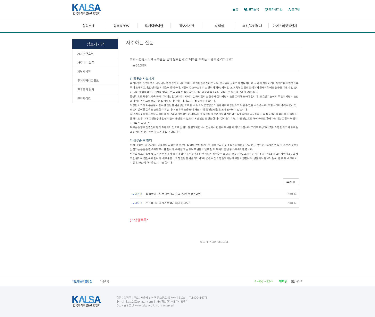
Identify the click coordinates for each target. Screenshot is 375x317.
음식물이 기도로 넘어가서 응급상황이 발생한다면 (173, 194)
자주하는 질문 (85, 62)
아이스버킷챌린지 (285, 25)
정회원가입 (275, 9)
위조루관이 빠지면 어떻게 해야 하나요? (167, 203)
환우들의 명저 (85, 89)
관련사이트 (84, 98)
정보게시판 (186, 25)
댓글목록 (139, 219)
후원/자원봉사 (252, 25)
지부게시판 (84, 71)
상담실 (219, 25)
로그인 (296, 9)
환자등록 (253, 9)
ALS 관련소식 (85, 53)
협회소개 (88, 25)
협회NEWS (121, 25)
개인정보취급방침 (82, 281)
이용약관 (105, 281)
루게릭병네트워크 (88, 80)
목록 (292, 182)
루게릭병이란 (154, 25)
